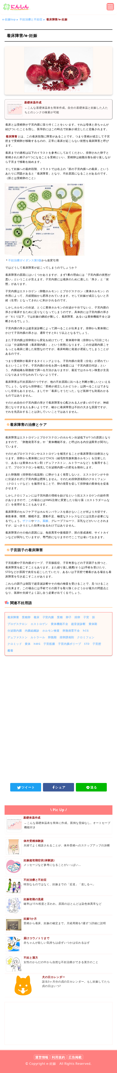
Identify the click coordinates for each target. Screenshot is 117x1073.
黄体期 (93, 624)
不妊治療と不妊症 (31, 19)
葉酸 (45, 521)
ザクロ (27, 521)
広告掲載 (75, 1057)
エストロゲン (39, 624)
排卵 (77, 617)
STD (87, 644)
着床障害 (13, 617)
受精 (60, 617)
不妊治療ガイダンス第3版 (25, 260)
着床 (36, 617)
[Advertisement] (58, 683)
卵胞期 (52, 637)
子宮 (86, 617)
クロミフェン (85, 637)
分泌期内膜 (14, 630)
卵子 (69, 617)
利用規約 (58, 1057)
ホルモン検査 (51, 630)
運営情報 (42, 1057)
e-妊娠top (9, 19)
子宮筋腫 (49, 644)
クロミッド (14, 644)
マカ (37, 521)
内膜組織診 (32, 630)
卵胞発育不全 (71, 630)
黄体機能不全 (59, 624)
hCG (86, 630)
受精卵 (26, 617)
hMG (37, 644)
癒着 (10, 650)
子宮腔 (96, 644)
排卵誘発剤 (67, 637)
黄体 (28, 644)
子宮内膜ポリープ (69, 644)
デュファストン (17, 637)
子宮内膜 (48, 617)
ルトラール (38, 637)
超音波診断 (78, 624)
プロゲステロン (17, 624)
